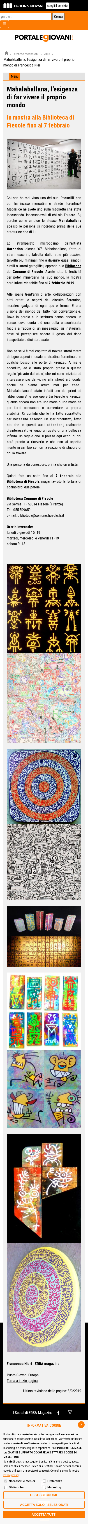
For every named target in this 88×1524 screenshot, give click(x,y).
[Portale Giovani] (44, 38)
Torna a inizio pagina (22, 1380)
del (10, 271)
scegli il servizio (57, 5)
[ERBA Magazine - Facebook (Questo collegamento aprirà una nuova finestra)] (59, 1413)
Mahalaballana (70, 220)
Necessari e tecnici (22, 1481)
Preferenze (54, 1481)
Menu (15, 76)
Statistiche (16, 1487)
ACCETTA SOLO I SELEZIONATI (44, 1505)
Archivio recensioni (26, 54)
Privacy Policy (11, 1475)
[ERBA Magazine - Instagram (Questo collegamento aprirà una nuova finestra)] (70, 1413)
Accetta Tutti (44, 1514)
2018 (47, 54)
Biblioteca (73, 266)
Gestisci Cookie (44, 1495)
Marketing (54, 1487)
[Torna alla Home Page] (6, 54)
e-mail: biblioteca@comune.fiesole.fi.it (35, 515)
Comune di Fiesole (28, 271)
